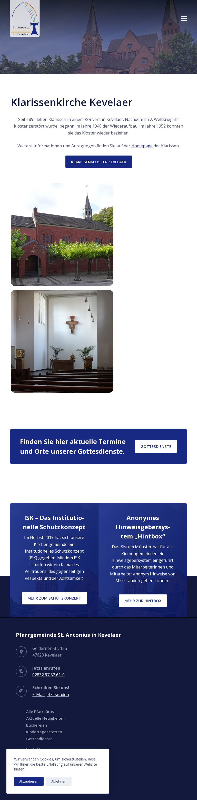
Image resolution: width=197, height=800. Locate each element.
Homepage (142, 146)
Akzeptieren (28, 781)
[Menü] (184, 18)
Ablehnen (58, 781)
